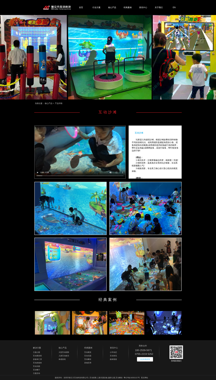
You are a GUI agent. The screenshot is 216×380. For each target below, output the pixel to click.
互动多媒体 (37, 363)
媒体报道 (113, 359)
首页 (81, 7)
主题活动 (36, 373)
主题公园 (36, 352)
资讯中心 (143, 7)
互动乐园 (36, 366)
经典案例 (128, 7)
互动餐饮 (87, 359)
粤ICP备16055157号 (132, 378)
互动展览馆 (37, 356)
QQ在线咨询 (145, 359)
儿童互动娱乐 (64, 356)
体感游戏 (62, 359)
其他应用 (87, 363)
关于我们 (159, 7)
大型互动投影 (64, 352)
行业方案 (96, 7)
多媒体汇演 (37, 359)
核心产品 (112, 7)
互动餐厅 (36, 370)
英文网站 (144, 378)
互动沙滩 (139, 133)
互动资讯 (113, 356)
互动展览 (87, 352)
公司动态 (113, 352)
